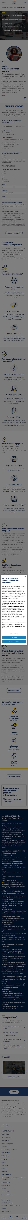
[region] (14, 610)
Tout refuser (14, 637)
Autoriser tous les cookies (14, 641)
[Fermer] (25, 576)
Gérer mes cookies (14, 633)
